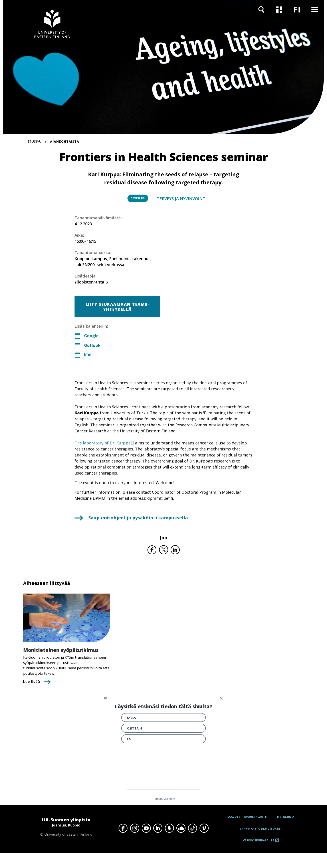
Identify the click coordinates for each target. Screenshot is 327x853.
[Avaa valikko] (315, 9)
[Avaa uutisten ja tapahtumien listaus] (279, 9)
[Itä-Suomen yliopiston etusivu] (52, 24)
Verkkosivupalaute (258, 842)
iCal (87, 355)
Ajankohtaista (64, 141)
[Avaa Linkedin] (158, 828)
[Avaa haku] (261, 9)
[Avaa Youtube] (146, 828)
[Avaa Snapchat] (169, 828)
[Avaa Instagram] (134, 828)
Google (91, 335)
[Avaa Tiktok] (192, 828)
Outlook (92, 345)
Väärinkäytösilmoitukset (261, 828)
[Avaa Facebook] (123, 828)
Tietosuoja (285, 817)
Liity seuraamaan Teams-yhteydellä (117, 307)
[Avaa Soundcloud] (181, 828)
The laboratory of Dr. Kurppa (103, 443)
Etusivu (34, 141)
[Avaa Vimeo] (204, 828)
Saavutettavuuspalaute (247, 817)
